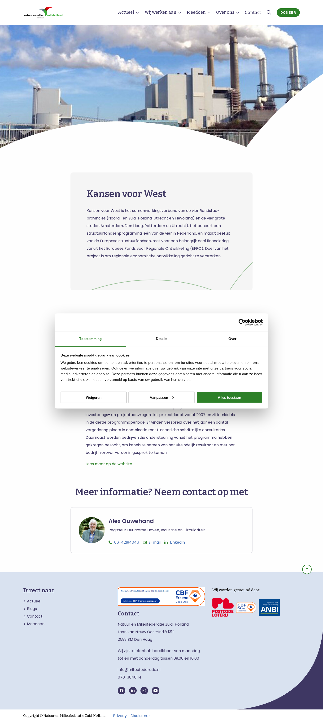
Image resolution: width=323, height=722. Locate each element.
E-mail (154, 542)
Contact (253, 12)
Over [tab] (232, 339)
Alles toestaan (229, 397)
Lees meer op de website (109, 464)
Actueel (126, 12)
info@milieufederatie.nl (139, 669)
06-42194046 (126, 542)
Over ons (225, 12)
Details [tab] (161, 339)
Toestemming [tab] (90, 339)
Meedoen (196, 12)
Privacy (120, 716)
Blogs (32, 609)
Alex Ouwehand (131, 521)
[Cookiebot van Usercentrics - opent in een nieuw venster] (242, 322)
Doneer (288, 12)
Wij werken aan (160, 12)
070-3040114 (129, 677)
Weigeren (93, 397)
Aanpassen (159, 397)
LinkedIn (177, 542)
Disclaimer (140, 716)
